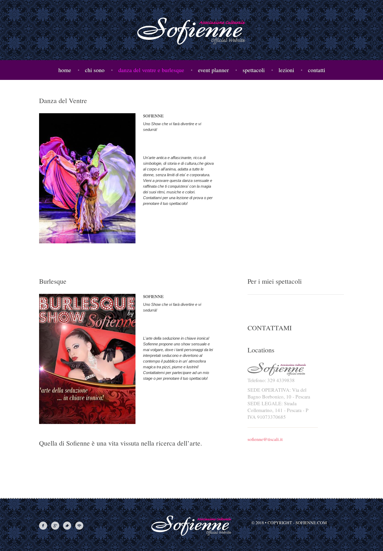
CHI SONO (94, 70)
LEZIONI (286, 70)
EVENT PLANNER (213, 70)
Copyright (280, 522)
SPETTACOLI (254, 70)
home (64, 70)
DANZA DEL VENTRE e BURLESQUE (151, 70)
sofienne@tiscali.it (265, 439)
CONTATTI (316, 70)
